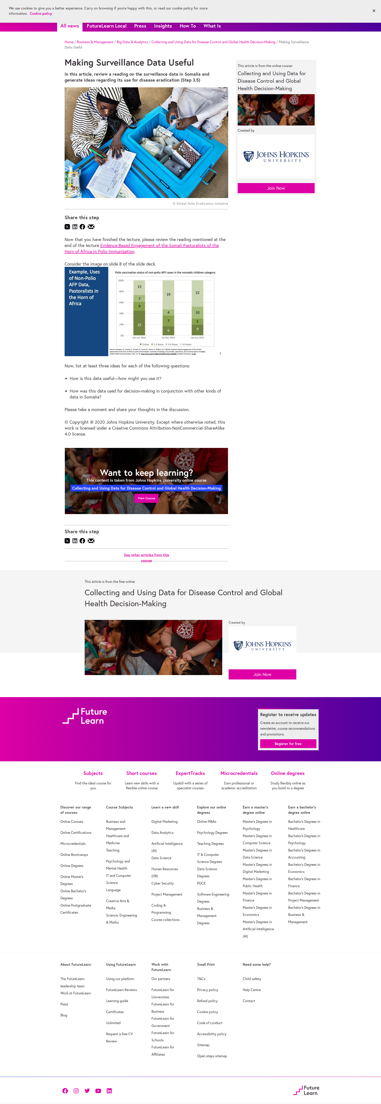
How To (188, 25)
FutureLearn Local (107, 25)
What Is (212, 25)
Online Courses (71, 821)
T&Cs (201, 979)
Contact (249, 1001)
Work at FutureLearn (75, 993)
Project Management (166, 894)
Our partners (160, 979)
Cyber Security (162, 883)
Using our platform (120, 979)
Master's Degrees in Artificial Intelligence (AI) (258, 929)
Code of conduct (209, 1023)
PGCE (201, 883)
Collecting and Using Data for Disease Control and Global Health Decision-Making (213, 42)
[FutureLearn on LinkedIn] (109, 1090)
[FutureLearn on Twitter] (87, 1090)
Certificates (115, 1012)
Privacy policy (207, 990)
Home (69, 42)
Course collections (165, 919)
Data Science (161, 858)
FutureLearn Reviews (121, 990)
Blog (63, 1015)
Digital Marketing (164, 821)
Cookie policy (207, 1012)
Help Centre (252, 990)
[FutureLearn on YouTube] (98, 1090)
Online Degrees (71, 865)
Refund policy (207, 1001)
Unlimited (113, 1023)
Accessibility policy (211, 1034)
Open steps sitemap (212, 1056)
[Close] (374, 11)
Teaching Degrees (210, 843)
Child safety (252, 979)
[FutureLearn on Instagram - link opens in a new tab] (76, 1090)
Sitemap (203, 1045)
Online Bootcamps (74, 854)
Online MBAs (206, 821)
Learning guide (117, 1001)
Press (140, 25)
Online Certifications (76, 832)
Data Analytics (162, 832)
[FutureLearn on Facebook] (66, 1090)
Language (113, 890)
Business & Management (95, 42)
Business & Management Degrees (207, 915)
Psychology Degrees (212, 832)
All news (69, 25)
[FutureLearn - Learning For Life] (306, 1090)
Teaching (113, 850)
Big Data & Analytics (132, 42)
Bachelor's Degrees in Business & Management (304, 914)
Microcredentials (73, 843)
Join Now (276, 188)
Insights (163, 25)
